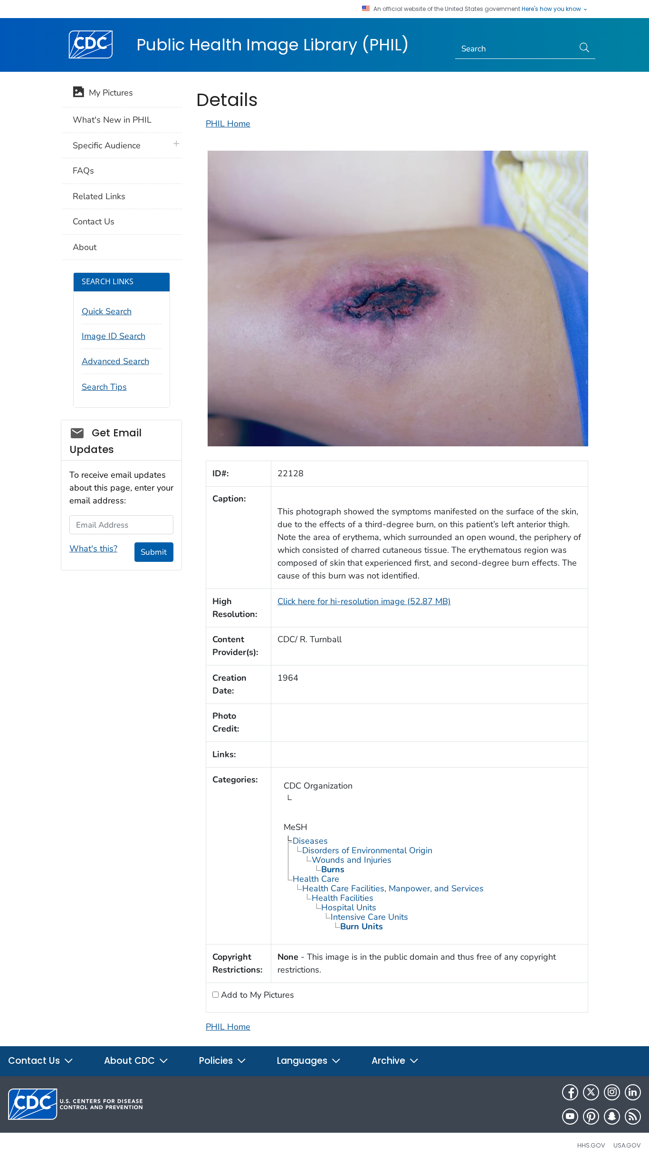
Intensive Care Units (369, 917)
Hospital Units (348, 907)
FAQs (83, 170)
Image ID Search (113, 336)
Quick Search (107, 311)
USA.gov (627, 1145)
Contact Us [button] (35, 1060)
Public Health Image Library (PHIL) (272, 45)
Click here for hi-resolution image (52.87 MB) (364, 601)
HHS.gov (591, 1145)
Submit (154, 552)
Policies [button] (217, 1060)
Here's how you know (552, 9)
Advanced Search (115, 361)
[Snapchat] (612, 1116)
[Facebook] (570, 1092)
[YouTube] (570, 1116)
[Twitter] (591, 1092)
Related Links (99, 196)
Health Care (316, 879)
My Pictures (108, 92)
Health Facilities (342, 898)
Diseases (310, 841)
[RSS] (633, 1116)
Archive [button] (390, 1060)
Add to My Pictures (256, 995)
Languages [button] (303, 1060)
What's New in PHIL (112, 119)
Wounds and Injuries (351, 860)
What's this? (93, 548)
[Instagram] (612, 1092)
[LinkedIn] (633, 1092)
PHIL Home (228, 123)
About (84, 247)
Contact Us (94, 221)
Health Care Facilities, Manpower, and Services (393, 888)
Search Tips (104, 387)
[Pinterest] (591, 1116)
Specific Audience (107, 145)
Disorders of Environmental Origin (367, 850)
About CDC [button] (130, 1060)
